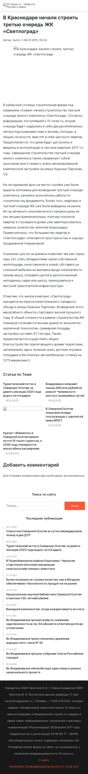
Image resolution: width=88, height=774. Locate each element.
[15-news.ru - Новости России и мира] (19, 5)
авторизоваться (74, 475)
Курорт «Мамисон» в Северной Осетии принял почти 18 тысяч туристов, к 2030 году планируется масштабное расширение (22, 440)
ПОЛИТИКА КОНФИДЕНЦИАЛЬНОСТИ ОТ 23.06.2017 (44, 766)
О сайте (44, 760)
